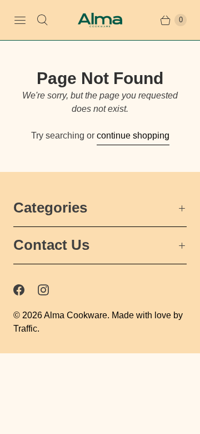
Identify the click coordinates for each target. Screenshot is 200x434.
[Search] (42, 20)
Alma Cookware (75, 315)
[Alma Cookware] (100, 20)
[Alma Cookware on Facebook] (25, 290)
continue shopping (133, 135)
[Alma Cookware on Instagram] (50, 290)
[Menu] (20, 20)
